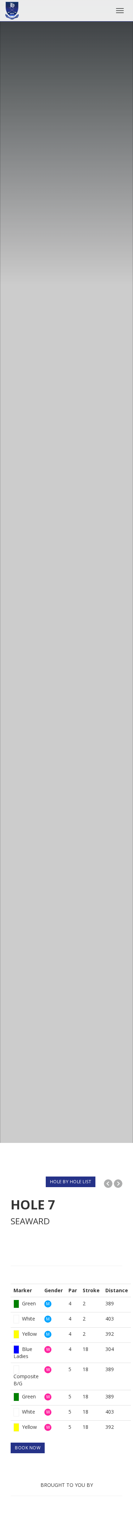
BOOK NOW (27, 1448)
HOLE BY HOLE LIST (71, 1182)
